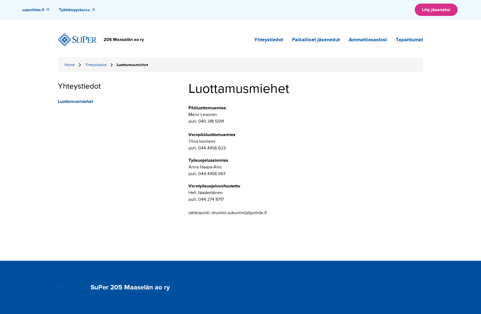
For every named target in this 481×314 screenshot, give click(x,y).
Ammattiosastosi (368, 40)
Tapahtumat (409, 40)
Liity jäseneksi (436, 10)
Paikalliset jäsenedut (316, 40)
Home (70, 64)
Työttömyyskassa (74, 10)
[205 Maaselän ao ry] (77, 40)
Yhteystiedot (268, 40)
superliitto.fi (33, 10)
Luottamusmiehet (75, 101)
